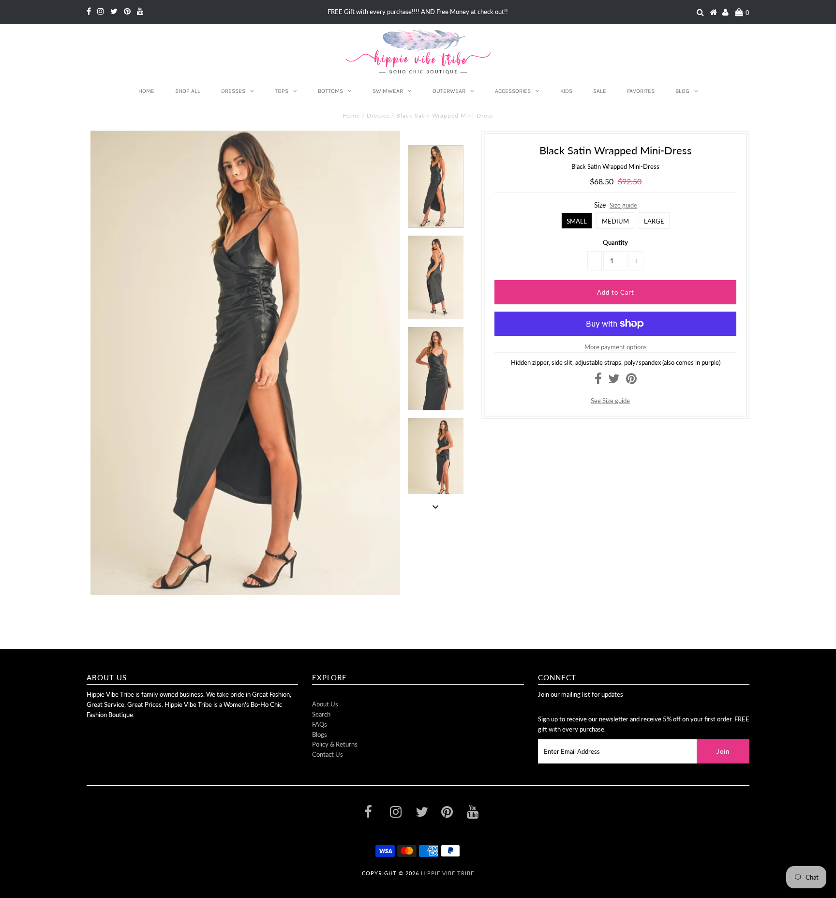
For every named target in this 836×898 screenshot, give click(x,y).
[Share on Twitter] (614, 381)
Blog (682, 91)
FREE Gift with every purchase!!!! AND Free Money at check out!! (418, 11)
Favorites (641, 91)
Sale (599, 91)
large (654, 221)
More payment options (615, 347)
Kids (566, 91)
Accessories (513, 91)
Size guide (623, 205)
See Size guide (610, 400)
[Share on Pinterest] (631, 381)
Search (321, 714)
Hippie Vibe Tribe (447, 873)
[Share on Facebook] (598, 381)
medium (615, 221)
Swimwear (388, 91)
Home (146, 91)
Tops (281, 91)
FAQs (319, 724)
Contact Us (327, 754)
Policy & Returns (335, 744)
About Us (325, 704)
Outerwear (449, 91)
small (577, 221)
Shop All (187, 91)
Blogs (319, 734)
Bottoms (330, 91)
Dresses (233, 91)
